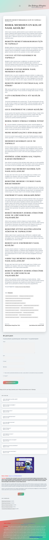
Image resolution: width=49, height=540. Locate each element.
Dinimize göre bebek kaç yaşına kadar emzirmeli (29, 310)
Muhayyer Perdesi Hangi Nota (7, 504)
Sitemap (34, 389)
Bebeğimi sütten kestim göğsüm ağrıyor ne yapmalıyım (15, 303)
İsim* (4, 355)
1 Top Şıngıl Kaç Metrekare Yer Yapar (8, 508)
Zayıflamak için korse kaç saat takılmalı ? (10, 445)
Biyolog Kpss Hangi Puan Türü (12, 325)
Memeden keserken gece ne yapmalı (12, 317)
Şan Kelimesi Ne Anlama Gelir (36, 325)
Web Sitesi (5, 366)
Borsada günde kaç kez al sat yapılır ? (10, 439)
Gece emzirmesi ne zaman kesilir (11, 314)
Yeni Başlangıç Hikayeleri (37, 6)
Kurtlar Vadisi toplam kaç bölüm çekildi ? (10, 399)
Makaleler (10, 292)
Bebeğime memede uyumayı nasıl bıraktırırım (14, 300)
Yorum (4, 341)
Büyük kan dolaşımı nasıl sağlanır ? (9, 404)
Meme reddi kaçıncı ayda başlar (25, 314)
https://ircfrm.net (4, 389)
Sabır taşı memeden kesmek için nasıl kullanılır (29, 317)
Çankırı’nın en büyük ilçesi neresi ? (9, 416)
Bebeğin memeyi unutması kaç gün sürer (31, 305)
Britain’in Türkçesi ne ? (7, 428)
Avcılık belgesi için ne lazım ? (8, 433)
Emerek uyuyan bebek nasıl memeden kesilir (14, 312)
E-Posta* (4, 361)
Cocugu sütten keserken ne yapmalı (12, 310)
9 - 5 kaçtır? (5, 375)
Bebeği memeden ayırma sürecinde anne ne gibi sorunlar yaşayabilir (18, 298)
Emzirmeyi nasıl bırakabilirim (29, 312)
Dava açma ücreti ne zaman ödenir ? (9, 451)
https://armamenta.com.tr (25, 389)
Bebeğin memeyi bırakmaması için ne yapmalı (14, 305)
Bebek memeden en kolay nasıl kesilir (12, 307)
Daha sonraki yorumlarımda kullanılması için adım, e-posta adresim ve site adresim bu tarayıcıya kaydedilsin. (24, 372)
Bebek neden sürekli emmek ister (27, 307)
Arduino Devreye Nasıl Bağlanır (22, 286)
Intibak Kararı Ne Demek (6, 501)
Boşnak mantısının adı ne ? (7, 410)
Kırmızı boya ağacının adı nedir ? (9, 422)
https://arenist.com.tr (13, 389)
